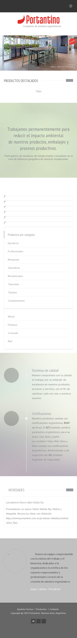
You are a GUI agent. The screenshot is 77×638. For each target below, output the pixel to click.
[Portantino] (38, 22)
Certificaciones (41, 413)
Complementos (16, 300)
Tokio (38, 91)
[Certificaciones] (11, 418)
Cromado (13, 333)
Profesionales (15, 251)
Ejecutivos (13, 243)
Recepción (13, 259)
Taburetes (13, 284)
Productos (41, 609)
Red (10, 341)
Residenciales (15, 276)
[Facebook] (38, 621)
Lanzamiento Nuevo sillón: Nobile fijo (25, 502)
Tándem (12, 292)
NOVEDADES (16, 490)
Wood (11, 316)
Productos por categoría (21, 235)
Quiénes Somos (25, 609)
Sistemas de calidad (45, 370)
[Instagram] (43, 621)
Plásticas (12, 324)
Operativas (14, 267)
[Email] (33, 621)
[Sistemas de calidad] (11, 375)
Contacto (54, 609)
